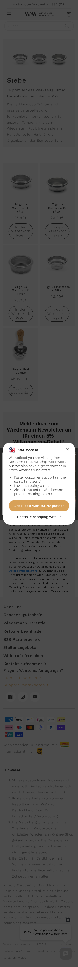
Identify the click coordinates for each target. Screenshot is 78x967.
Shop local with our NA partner (39, 506)
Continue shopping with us (39, 517)
